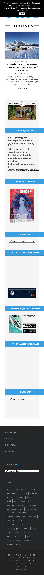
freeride (10, 497)
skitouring (25, 528)
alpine (9, 489)
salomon (10, 524)
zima (18, 544)
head (9, 501)
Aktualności (16, 61)
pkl (8, 513)
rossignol (24, 520)
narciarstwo (11, 509)
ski (18, 524)
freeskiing (20, 497)
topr (15, 536)
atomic (23, 489)
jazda (16, 501)
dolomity (33, 493)
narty (21, 509)
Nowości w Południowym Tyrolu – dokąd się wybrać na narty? (22, 67)
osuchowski (31, 509)
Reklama (10, 445)
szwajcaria (26, 532)
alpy (16, 489)
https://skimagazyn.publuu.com (24, 169)
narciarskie (32, 505)
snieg (17, 532)
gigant (29, 497)
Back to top (21, 569)
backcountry (11, 493)
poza (18, 517)
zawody (10, 544)
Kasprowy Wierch (28, 501)
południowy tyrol (29, 517)
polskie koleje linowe (20, 513)
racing (15, 520)
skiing (24, 524)
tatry (8, 536)
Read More (22, 88)
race (8, 520)
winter (29, 536)
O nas (8, 439)
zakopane (27, 540)
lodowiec (10, 505)
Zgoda (22, 14)
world (9, 540)
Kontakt (10, 451)
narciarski (20, 505)
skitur (34, 528)
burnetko (23, 493)
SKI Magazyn (23, 73)
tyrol (22, 536)
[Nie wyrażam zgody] (41, 8)
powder (10, 517)
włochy (17, 540)
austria (32, 489)
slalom (9, 532)
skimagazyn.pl (12, 528)
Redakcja (11, 432)
